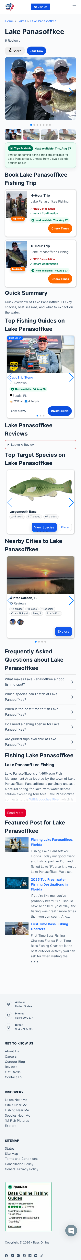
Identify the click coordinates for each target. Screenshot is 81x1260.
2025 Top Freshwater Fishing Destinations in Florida (49, 884)
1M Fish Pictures (17, 1120)
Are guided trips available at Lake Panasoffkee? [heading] (30, 741)
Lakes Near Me (16, 1100)
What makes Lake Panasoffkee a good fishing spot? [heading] (34, 682)
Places (65, 527)
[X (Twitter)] (12, 1255)
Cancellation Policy (19, 1164)
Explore (63, 631)
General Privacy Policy (21, 1169)
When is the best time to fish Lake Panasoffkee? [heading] (31, 711)
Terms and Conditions (21, 1159)
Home (9, 21)
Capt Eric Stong (21, 377)
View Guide (60, 411)
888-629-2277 (24, 1017)
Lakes (21, 21)
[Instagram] (18, 1255)
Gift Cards (12, 1072)
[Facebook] (6, 1255)
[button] (71, 92)
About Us (12, 1051)
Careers (11, 1056)
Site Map (11, 1153)
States (9, 1148)
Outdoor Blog (15, 1062)
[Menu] (74, 7)
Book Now (36, 50)
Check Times (60, 228)
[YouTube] (35, 1255)
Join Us (42, 6)
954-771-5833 (23, 1029)
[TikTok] (41, 1255)
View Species (44, 527)
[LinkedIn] (30, 1255)
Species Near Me (17, 1115)
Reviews (11, 1067)
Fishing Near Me (17, 1110)
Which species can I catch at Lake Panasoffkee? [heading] (31, 697)
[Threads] (24, 1255)
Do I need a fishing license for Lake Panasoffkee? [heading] (32, 727)
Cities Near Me (16, 1105)
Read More (15, 813)
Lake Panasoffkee (43, 21)
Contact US (13, 1077)
